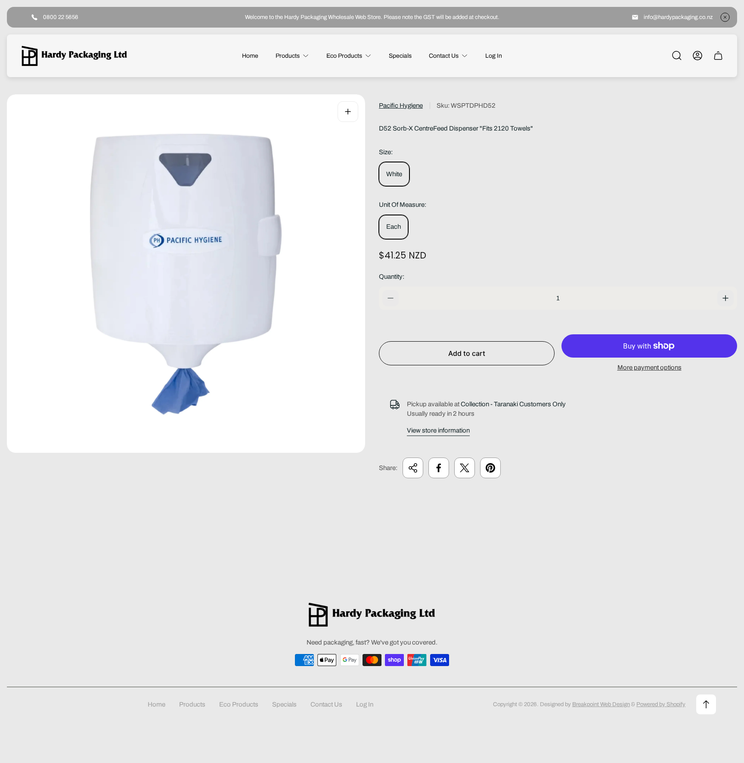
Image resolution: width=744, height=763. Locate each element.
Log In (364, 704)
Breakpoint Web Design (601, 704)
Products (192, 704)
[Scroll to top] (706, 704)
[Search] (676, 55)
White (394, 174)
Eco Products (238, 704)
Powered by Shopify (660, 704)
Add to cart (466, 353)
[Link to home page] (372, 614)
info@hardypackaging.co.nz (678, 17)
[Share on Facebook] (438, 468)
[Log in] (697, 55)
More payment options (649, 367)
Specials (284, 704)
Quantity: (391, 276)
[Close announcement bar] (725, 17)
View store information (438, 430)
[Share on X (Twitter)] (464, 468)
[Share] (413, 468)
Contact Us (326, 704)
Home (156, 704)
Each (393, 226)
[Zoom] (348, 111)
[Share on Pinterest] (490, 468)
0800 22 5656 (60, 17)
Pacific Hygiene (401, 105)
